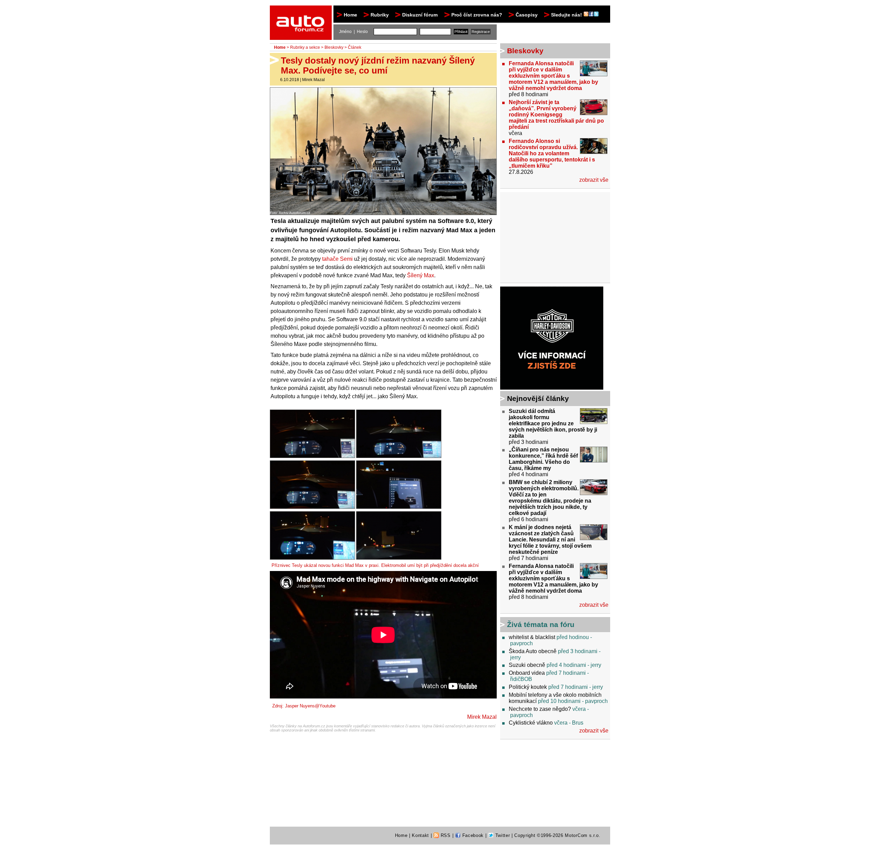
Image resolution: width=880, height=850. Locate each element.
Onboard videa (527, 673)
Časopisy (527, 15)
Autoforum (301, 11)
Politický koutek (528, 687)
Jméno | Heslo (353, 32)
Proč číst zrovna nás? (476, 15)
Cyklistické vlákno (531, 723)
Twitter (502, 835)
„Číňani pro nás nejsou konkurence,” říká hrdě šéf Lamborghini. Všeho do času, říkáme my (543, 459)
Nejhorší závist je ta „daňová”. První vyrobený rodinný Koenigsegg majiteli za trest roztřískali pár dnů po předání (556, 114)
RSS (445, 835)
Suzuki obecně (527, 665)
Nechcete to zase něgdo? (540, 709)
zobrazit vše (593, 180)
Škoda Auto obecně (533, 651)
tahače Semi (337, 259)
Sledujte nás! (567, 15)
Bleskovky (333, 47)
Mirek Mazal (313, 79)
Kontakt (420, 835)
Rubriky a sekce (305, 47)
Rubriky (380, 15)
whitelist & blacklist (532, 637)
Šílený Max (420, 275)
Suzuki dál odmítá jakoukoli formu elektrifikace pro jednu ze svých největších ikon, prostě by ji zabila (553, 423)
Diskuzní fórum (420, 15)
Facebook (472, 835)
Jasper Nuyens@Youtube (310, 705)
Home (350, 15)
